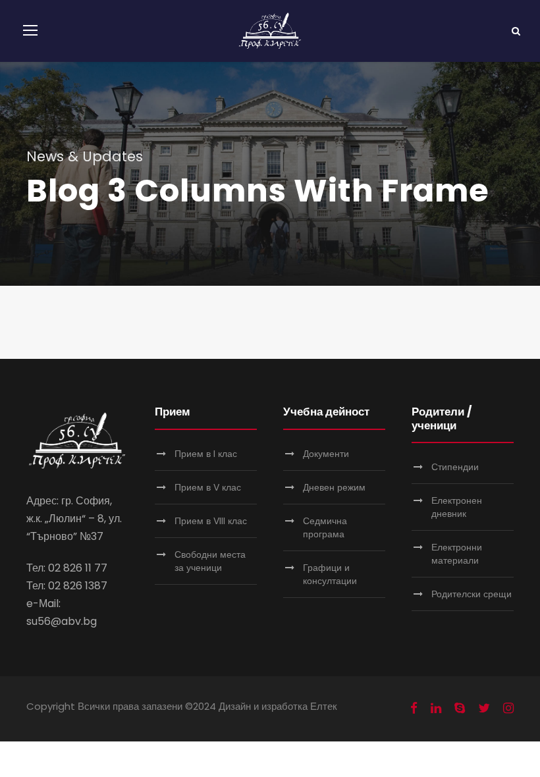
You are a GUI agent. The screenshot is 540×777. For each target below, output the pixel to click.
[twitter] (484, 708)
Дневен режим (334, 487)
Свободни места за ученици (210, 561)
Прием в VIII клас (211, 520)
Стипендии (455, 466)
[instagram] (508, 708)
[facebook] (414, 708)
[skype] (459, 708)
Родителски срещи (471, 594)
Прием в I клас (206, 453)
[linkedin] (436, 708)
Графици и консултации (330, 574)
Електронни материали (456, 554)
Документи (326, 453)
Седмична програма (325, 527)
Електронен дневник (456, 507)
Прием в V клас (208, 487)
